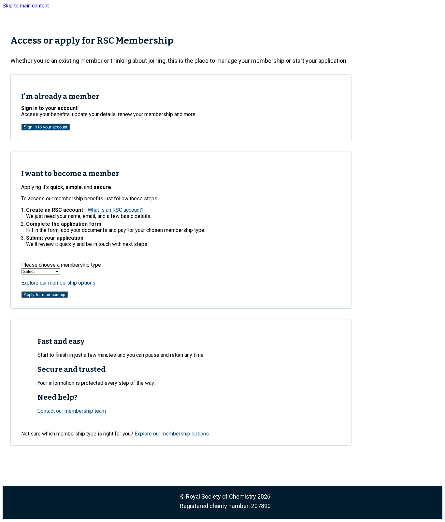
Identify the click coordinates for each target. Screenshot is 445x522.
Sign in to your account (45, 127)
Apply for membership (44, 294)
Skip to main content (26, 6)
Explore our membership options (58, 283)
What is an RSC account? (116, 210)
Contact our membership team (71, 411)
